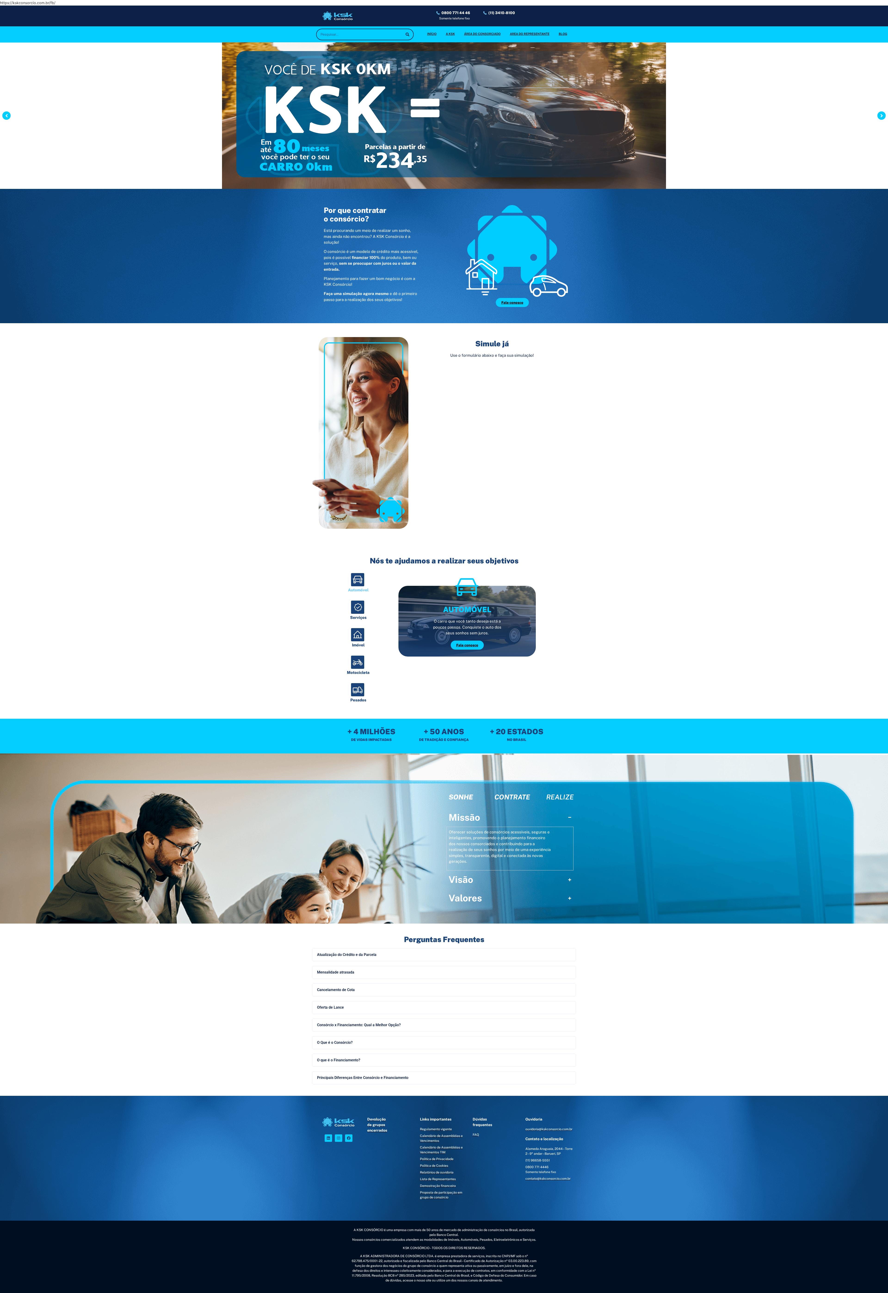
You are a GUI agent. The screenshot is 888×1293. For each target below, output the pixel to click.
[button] (444, 955)
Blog (563, 34)
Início (432, 34)
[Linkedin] (328, 1138)
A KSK (450, 34)
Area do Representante (529, 34)
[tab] (358, 585)
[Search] (407, 34)
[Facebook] (348, 1138)
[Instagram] (338, 1138)
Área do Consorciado (482, 34)
